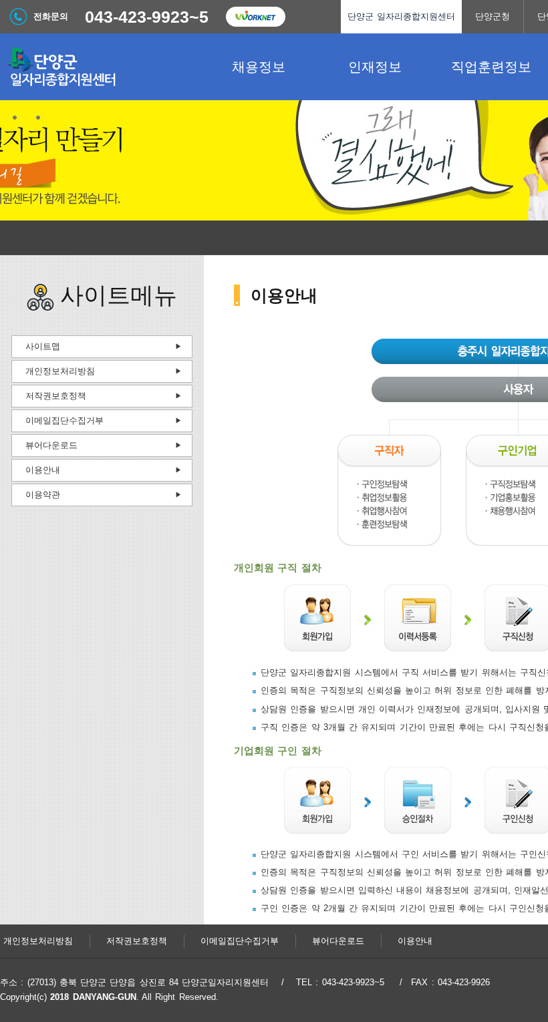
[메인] (100, 66)
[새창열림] (255, 16)
